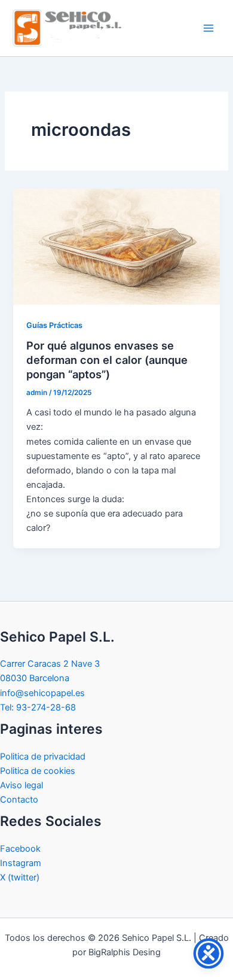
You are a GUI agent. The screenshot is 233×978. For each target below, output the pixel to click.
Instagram (20, 863)
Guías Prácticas (54, 325)
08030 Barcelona (34, 678)
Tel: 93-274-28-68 (38, 707)
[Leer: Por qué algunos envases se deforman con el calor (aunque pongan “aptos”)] (116, 246)
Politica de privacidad (42, 756)
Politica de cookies (37, 771)
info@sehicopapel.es (42, 693)
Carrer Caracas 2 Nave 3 (50, 663)
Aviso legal (21, 785)
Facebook (20, 848)
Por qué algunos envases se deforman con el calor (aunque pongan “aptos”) (107, 359)
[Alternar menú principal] (208, 28)
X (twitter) (19, 877)
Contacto (19, 799)
